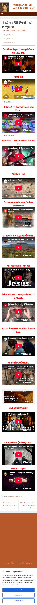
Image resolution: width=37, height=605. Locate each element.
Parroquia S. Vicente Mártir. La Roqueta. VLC (24, 7)
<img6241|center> (9, 43)
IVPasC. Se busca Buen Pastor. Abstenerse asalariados (27, 505)
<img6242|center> (9, 35)
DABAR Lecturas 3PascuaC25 (18, 408)
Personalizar (18, 595)
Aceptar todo (18, 590)
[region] (18, 586)
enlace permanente (15, 496)
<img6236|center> (9, 39)
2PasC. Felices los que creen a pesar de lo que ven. (9, 505)
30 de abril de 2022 (9, 30)
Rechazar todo (18, 600)
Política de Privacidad (18, 563)
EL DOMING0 (22, 30)
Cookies (7, 563)
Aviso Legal (28, 563)
